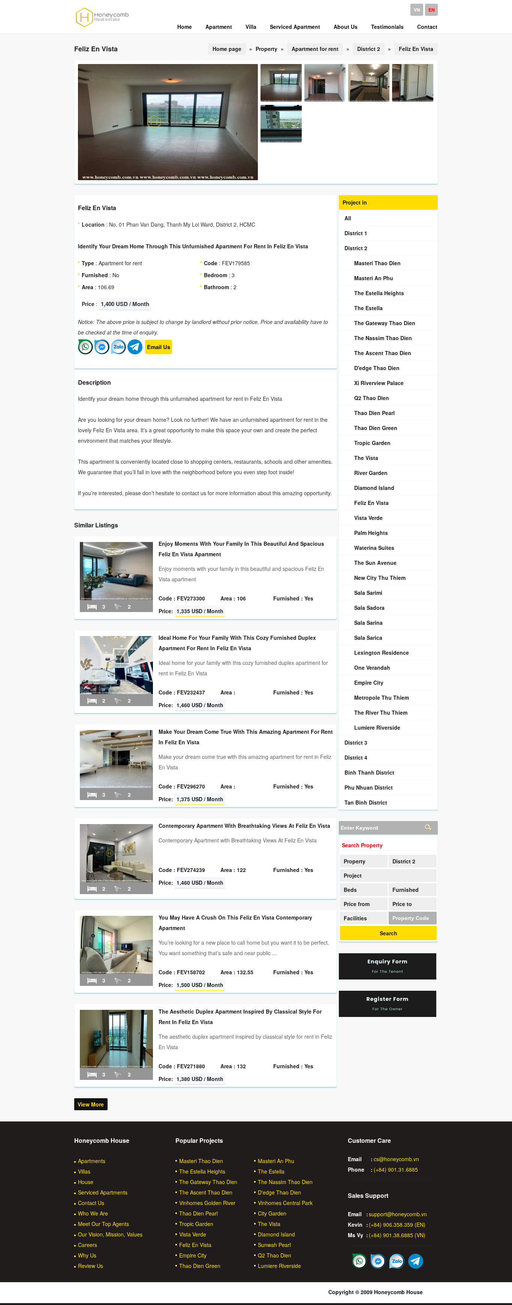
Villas (84, 1171)
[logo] (102, 26)
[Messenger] (101, 352)
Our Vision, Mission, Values (110, 1234)
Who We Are (93, 1213)
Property (354, 861)
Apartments (91, 1161)
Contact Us (91, 1202)
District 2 (368, 48)
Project (353, 875)
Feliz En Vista (416, 48)
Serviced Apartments (102, 1192)
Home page (227, 48)
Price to (402, 904)
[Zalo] (118, 352)
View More (91, 1104)
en (431, 9)
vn (417, 9)
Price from (357, 904)
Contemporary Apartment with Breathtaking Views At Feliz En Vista (244, 825)
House (85, 1182)
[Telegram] (134, 352)
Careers (87, 1244)
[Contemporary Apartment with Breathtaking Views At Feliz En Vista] (116, 880)
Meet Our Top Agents (103, 1223)
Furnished (405, 889)
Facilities (355, 918)
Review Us (90, 1265)
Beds (350, 889)
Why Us (87, 1255)
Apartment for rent (315, 48)
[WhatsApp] (85, 352)
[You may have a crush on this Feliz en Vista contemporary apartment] (116, 971)
